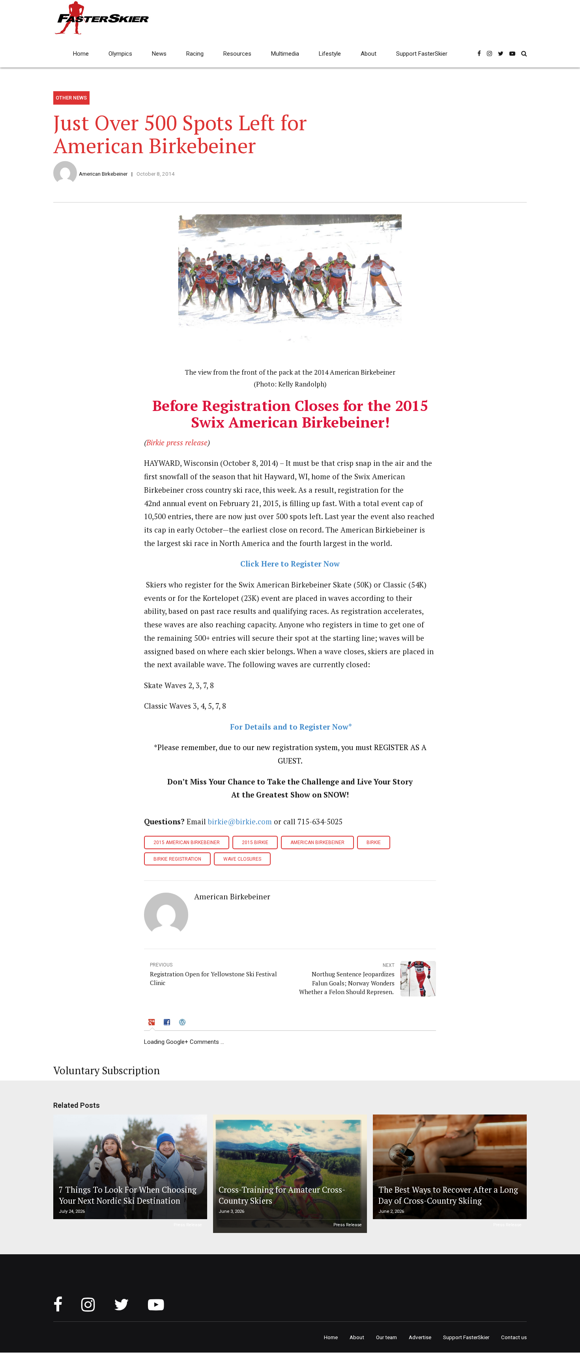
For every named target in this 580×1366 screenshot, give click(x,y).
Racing (195, 53)
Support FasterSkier (421, 53)
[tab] (152, 1023)
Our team (386, 1337)
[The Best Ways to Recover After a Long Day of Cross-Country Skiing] (448, 1167)
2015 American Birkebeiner (186, 842)
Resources (237, 53)
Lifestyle (330, 53)
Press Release (188, 1224)
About (368, 53)
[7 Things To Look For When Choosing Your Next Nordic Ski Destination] (129, 1167)
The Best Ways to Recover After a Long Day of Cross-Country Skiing (448, 1195)
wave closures (242, 859)
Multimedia (285, 53)
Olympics (120, 53)
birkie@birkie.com (240, 821)
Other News (71, 98)
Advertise (420, 1337)
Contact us (514, 1337)
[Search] (524, 53)
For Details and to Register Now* (291, 727)
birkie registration (177, 859)
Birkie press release (177, 442)
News (159, 53)
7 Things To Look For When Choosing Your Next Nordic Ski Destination (127, 1195)
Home (81, 53)
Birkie (374, 842)
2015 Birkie (255, 842)
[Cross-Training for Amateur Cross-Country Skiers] (288, 1174)
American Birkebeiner (103, 174)
